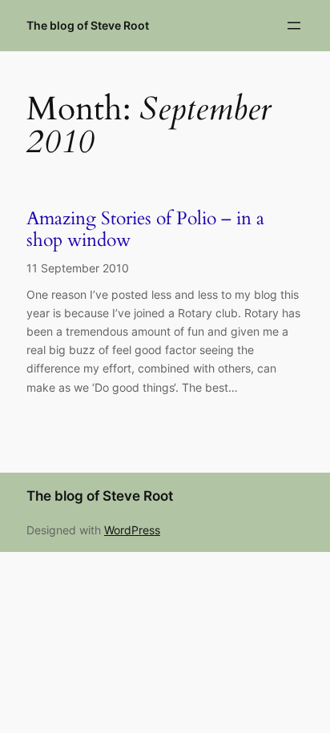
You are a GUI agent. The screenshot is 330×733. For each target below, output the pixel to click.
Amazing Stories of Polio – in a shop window (145, 229)
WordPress (132, 530)
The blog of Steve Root (87, 25)
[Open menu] (294, 25)
